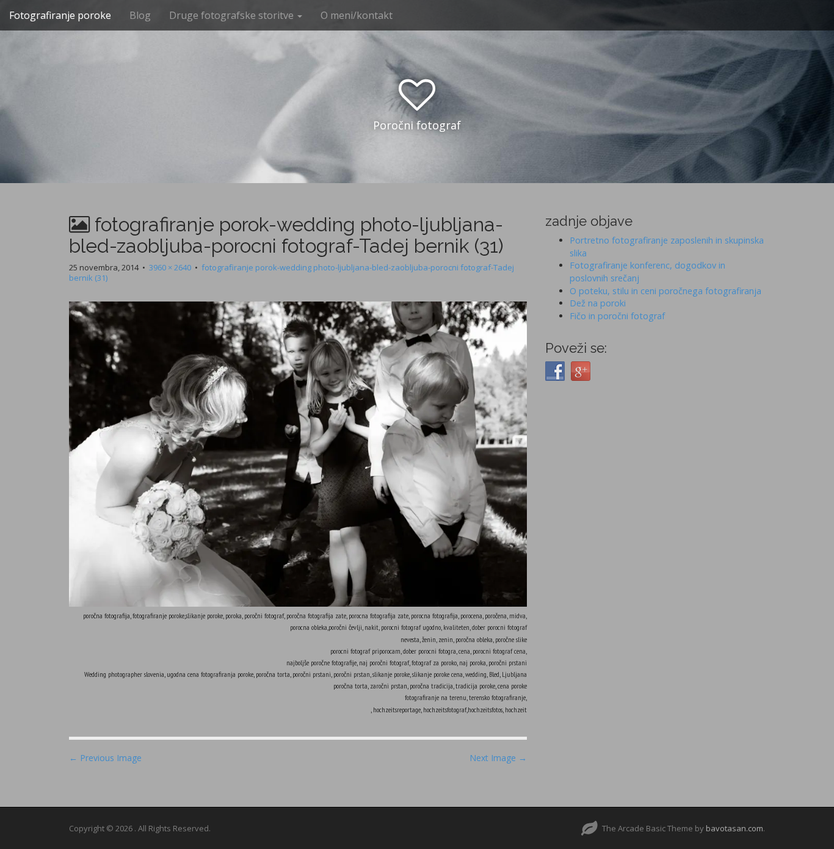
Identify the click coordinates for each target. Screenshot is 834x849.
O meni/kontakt (357, 15)
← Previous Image (105, 758)
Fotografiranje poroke (60, 15)
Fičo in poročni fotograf (617, 316)
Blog (140, 15)
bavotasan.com (734, 828)
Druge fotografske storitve (232, 15)
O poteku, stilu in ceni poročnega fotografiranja (665, 291)
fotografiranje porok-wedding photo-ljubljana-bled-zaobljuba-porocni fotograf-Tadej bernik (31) (291, 272)
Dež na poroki (598, 303)
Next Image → (498, 758)
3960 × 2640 (170, 267)
